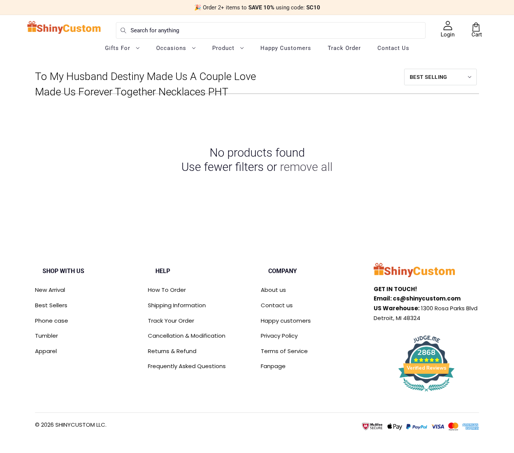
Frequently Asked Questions (187, 366)
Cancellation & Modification (186, 336)
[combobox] (271, 30)
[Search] (123, 30)
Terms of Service (284, 351)
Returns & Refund (172, 351)
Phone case (51, 321)
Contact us (277, 305)
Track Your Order (171, 321)
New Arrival (50, 290)
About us (273, 290)
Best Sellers (51, 305)
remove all (306, 167)
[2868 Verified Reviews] (426, 392)
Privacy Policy (279, 336)
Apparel (46, 351)
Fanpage (273, 366)
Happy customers (286, 321)
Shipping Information (177, 305)
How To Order (167, 290)
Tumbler (46, 336)
